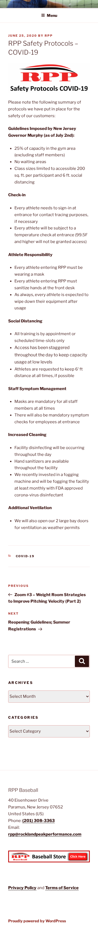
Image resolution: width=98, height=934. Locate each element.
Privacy (16, 887)
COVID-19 (25, 556)
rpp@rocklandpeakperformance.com (44, 834)
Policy (30, 887)
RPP (49, 36)
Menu (52, 15)
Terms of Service (62, 887)
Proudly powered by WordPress (37, 921)
